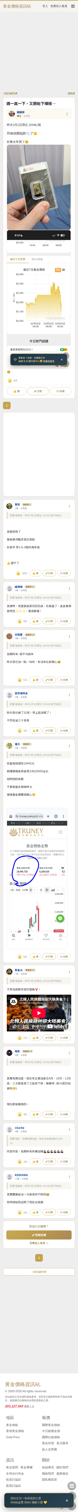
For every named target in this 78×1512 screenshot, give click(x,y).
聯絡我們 (48, 1473)
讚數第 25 (30, 969)
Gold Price (13, 1437)
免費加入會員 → (39, 1243)
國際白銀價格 (51, 1437)
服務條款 (62, 1473)
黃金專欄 (26, 1467)
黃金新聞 (12, 1467)
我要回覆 (40, 1235)
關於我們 (62, 1467)
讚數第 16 (30, 634)
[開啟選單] (72, 6)
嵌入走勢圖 (49, 1449)
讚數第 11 (30, 586)
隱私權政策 (49, 1479)
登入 (45, 6)
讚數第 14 (27, 1051)
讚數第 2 (27, 504)
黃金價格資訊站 (17, 6)
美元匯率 (62, 1443)
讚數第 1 (27, 744)
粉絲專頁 (48, 1467)
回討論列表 (11, 93)
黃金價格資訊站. (23, 1384)
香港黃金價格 (15, 1431)
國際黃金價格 (51, 1425)
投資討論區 (13, 1479)
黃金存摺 (48, 1443)
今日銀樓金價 (51, 1431)
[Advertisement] (39, 52)
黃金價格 (12, 1425)
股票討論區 (13, 1485)
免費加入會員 (58, 6)
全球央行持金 (15, 1473)
